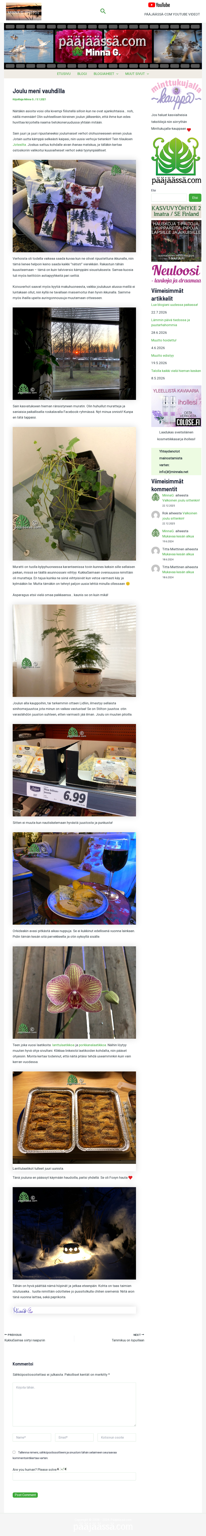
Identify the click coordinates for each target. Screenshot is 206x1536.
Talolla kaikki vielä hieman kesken (176, 371)
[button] (103, 11)
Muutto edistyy (162, 355)
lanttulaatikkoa (63, 1045)
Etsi (153, 190)
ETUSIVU (64, 74)
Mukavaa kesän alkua (178, 536)
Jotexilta (19, 145)
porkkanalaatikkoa (92, 1045)
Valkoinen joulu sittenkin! (181, 500)
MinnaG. (168, 495)
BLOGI (82, 74)
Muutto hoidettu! (163, 340)
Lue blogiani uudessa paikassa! (174, 305)
